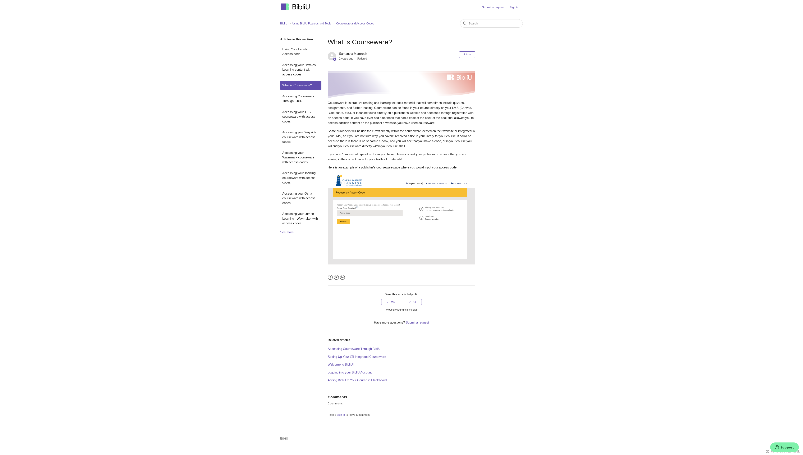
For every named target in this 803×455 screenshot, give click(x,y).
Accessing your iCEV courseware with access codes (299, 116)
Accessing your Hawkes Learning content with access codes (299, 69)
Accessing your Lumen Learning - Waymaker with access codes (300, 218)
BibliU (283, 23)
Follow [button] (467, 54)
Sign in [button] (514, 7)
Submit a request (493, 7)
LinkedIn (342, 277)
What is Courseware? (297, 85)
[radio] (390, 302)
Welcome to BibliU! (341, 364)
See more (287, 232)
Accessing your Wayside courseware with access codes (299, 136)
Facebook (330, 277)
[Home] (295, 9)
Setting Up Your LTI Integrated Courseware (357, 356)
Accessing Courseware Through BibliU (298, 98)
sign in (341, 414)
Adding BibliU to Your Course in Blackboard (357, 380)
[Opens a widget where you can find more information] (784, 447)
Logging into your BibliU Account (350, 372)
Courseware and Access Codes (355, 23)
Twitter (336, 277)
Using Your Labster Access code (295, 51)
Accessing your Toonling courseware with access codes (299, 177)
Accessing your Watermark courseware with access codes (298, 157)
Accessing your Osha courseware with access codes (299, 198)
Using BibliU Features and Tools (311, 23)
